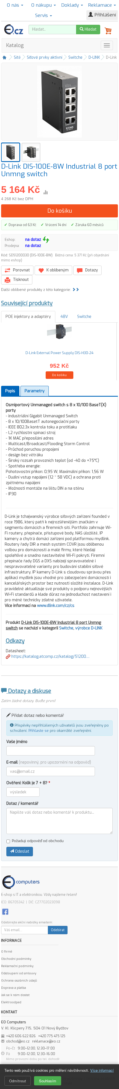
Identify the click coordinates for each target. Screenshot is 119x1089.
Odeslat (21, 851)
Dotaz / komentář (22, 803)
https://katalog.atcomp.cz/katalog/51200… (49, 656)
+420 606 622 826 (21, 1036)
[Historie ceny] (45, 192)
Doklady (70, 5)
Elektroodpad (11, 1002)
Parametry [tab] (35, 391)
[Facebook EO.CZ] (5, 911)
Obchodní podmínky (16, 959)
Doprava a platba (13, 988)
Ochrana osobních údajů (19, 980)
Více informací (102, 1070)
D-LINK (94, 57)
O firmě (6, 952)
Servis (42, 15)
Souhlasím (47, 1080)
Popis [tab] (10, 391)
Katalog (15, 45)
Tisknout (20, 279)
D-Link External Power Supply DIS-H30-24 (59, 352)
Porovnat (21, 270)
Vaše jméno (16, 741)
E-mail (48, 762)
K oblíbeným (57, 270)
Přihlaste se (39, 730)
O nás (13, 5)
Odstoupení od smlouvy (18, 973)
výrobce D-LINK (88, 628)
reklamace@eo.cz (46, 1041)
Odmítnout (17, 1080)
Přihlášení (104, 15)
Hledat (90, 29)
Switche (75, 57)
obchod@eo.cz (18, 1041)
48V (64, 316)
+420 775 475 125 (51, 1036)
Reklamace (100, 5)
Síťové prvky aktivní (44, 57)
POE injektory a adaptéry (28, 316)
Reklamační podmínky (17, 966)
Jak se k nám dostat (15, 995)
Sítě (17, 57)
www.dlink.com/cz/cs (55, 605)
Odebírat (57, 930)
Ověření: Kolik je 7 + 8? (28, 783)
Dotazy (91, 270)
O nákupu (42, 5)
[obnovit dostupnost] (46, 239)
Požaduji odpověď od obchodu (38, 840)
